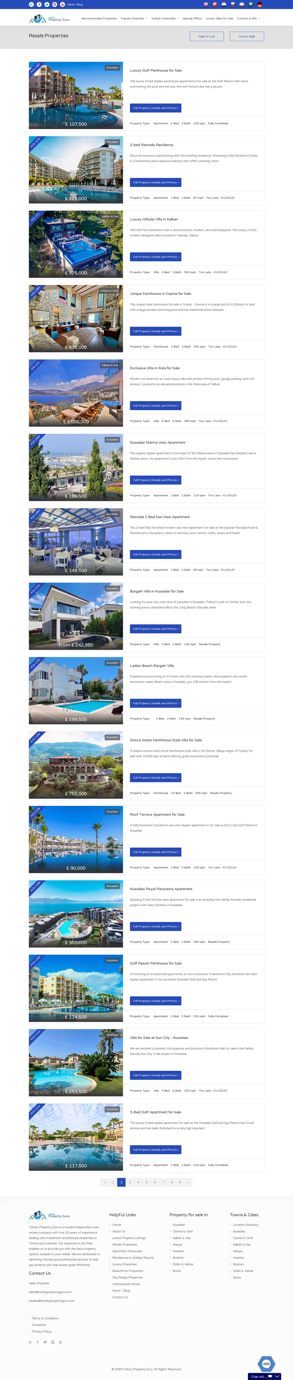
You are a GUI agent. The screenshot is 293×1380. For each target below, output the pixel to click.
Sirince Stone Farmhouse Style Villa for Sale (166, 740)
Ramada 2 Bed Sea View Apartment (160, 517)
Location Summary (246, 1225)
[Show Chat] (270, 1376)
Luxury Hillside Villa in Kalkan (154, 219)
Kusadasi (179, 1225)
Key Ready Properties (127, 1277)
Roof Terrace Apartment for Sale (157, 814)
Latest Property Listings (129, 1238)
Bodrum (178, 1258)
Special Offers (192, 18)
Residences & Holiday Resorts (133, 1258)
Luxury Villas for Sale (219, 18)
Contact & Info (247, 18)
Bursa (177, 1271)
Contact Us (120, 1297)
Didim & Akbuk (183, 1264)
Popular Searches (132, 18)
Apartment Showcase (127, 1251)
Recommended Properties (99, 18)
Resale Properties (124, 1244)
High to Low (207, 36)
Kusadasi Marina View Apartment (157, 442)
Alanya (177, 1244)
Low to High (247, 36)
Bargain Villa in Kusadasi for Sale (157, 591)
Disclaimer (39, 1325)
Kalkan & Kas (182, 1238)
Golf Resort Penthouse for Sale (156, 963)
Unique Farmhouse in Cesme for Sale (160, 293)
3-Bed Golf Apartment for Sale (155, 1112)
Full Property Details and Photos (155, 108)
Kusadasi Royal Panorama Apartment (161, 889)
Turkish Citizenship (163, 18)
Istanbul (178, 1251)
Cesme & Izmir (183, 1231)
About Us (118, 1231)
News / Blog (75, 4)
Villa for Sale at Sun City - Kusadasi (159, 1037)
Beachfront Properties (127, 1271)
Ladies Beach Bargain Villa (152, 665)
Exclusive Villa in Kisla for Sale (155, 368)
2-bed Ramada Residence (151, 145)
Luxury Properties (124, 1264)
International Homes (126, 1284)
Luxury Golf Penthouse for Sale (156, 70)
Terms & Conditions (45, 1318)
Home (116, 1225)
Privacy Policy (41, 1331)
